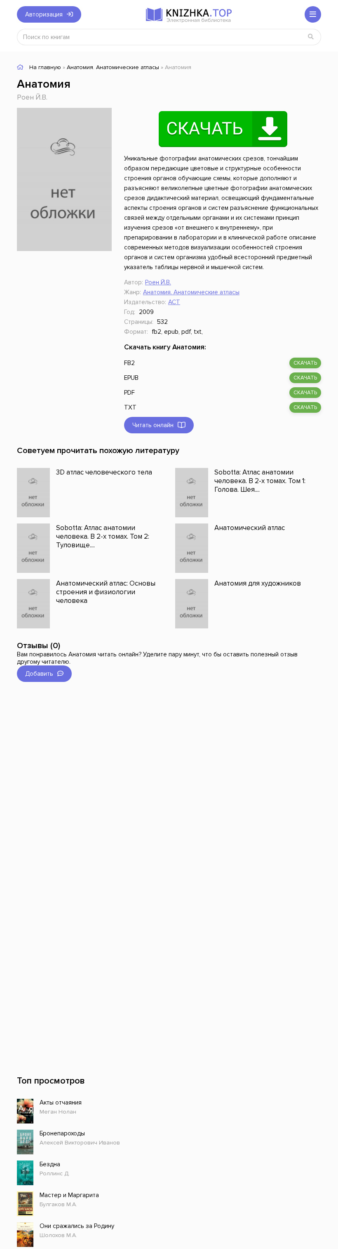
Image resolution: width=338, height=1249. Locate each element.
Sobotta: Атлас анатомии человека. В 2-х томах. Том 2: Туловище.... (102, 536)
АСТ (174, 302)
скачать (305, 363)
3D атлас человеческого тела (104, 472)
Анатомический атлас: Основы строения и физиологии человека (105, 592)
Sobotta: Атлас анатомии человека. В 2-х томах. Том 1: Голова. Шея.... (259, 481)
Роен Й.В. (32, 97)
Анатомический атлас (249, 527)
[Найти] (310, 37)
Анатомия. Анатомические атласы (191, 292)
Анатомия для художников (257, 583)
